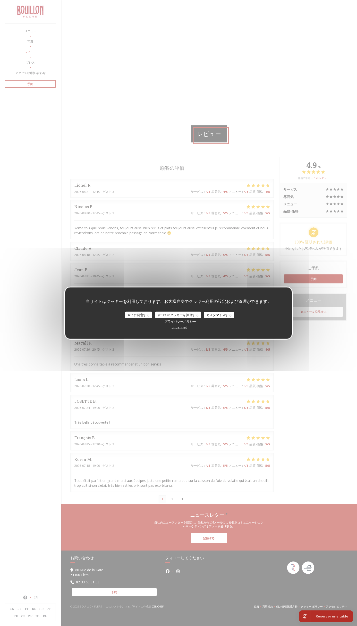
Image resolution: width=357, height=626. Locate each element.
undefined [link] (179, 327)
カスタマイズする (219, 314)
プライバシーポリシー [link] (180, 321)
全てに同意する (139, 314)
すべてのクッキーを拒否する (178, 314)
